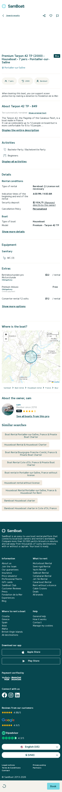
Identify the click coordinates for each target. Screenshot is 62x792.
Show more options (14, 306)
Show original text (37, 113)
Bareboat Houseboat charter (19, 500)
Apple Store (33, 651)
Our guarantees (10, 569)
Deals (36, 591)
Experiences (8, 597)
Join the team (9, 566)
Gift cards (7, 582)
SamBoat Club (9, 585)
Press (5, 591)
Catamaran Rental (42, 576)
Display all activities (14, 161)
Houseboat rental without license (22, 482)
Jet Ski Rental (40, 579)
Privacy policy (39, 765)
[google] (8, 720)
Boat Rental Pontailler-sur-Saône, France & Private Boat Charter (31, 435)
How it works (39, 619)
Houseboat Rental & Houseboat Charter (25, 444)
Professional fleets (12, 579)
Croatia (5, 616)
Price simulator (9, 576)
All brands (38, 594)
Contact (37, 622)
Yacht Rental (39, 569)
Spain (4, 622)
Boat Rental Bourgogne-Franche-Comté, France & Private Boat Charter (31, 453)
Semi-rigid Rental (41, 566)
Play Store (33, 660)
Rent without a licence (44, 585)
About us (6, 563)
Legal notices (8, 765)
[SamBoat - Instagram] (11, 695)
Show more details (13, 231)
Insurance (7, 573)
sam (18, 404)
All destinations (10, 635)
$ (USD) (30, 755)
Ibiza (4, 625)
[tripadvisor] (10, 733)
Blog (4, 601)
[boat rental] (13, 6)
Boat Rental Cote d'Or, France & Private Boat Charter (31, 463)
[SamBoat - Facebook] (4, 695)
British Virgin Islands (12, 631)
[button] (6, 334)
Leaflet (56, 382)
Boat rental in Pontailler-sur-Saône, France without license (31, 474)
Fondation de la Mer (12, 594)
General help (39, 616)
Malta (5, 628)
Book (53, 786)
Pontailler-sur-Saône (14, 67)
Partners (37, 768)
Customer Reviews (11, 588)
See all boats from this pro (32, 416)
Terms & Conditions (11, 768)
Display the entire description (20, 130)
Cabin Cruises (40, 588)
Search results (13, 15)
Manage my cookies (43, 625)
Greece (5, 619)
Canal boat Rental (42, 582)
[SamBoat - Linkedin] (17, 695)
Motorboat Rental (42, 563)
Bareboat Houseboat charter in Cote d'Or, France (30, 508)
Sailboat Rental (41, 573)
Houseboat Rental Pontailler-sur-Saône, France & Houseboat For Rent (31, 491)
